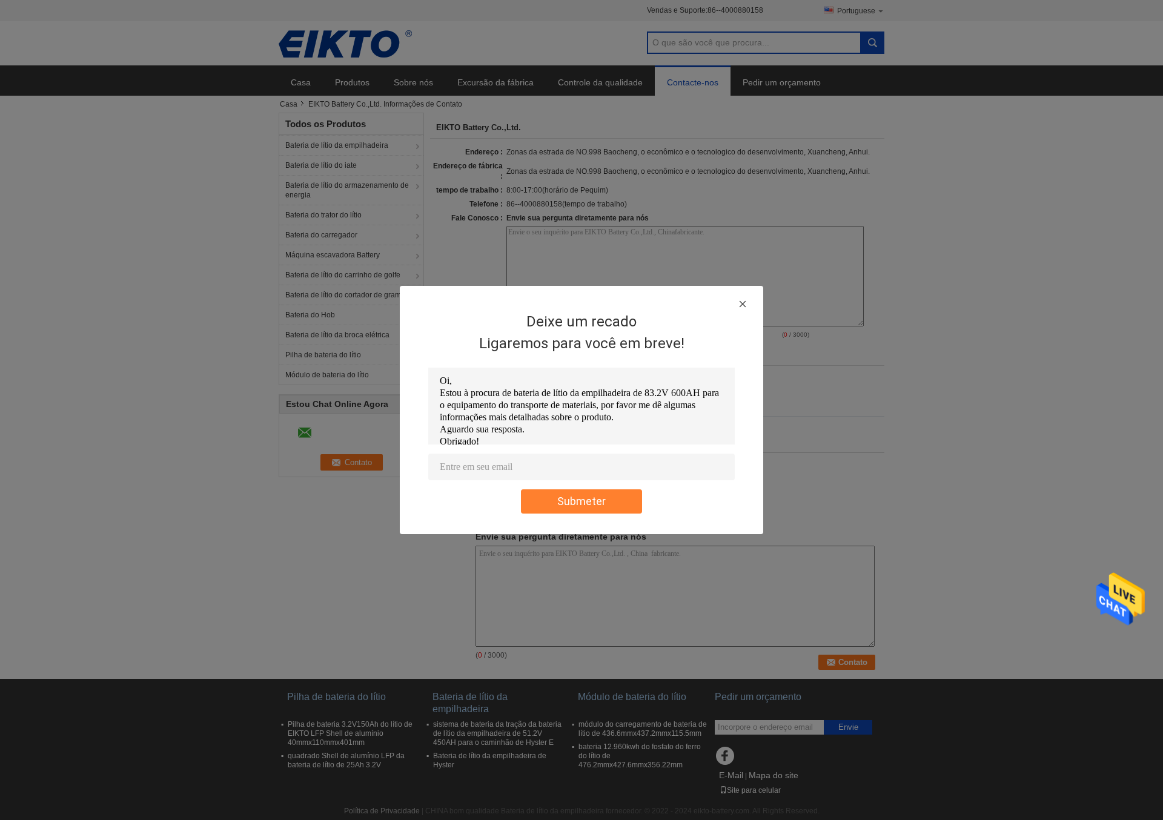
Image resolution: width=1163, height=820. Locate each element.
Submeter (581, 501)
